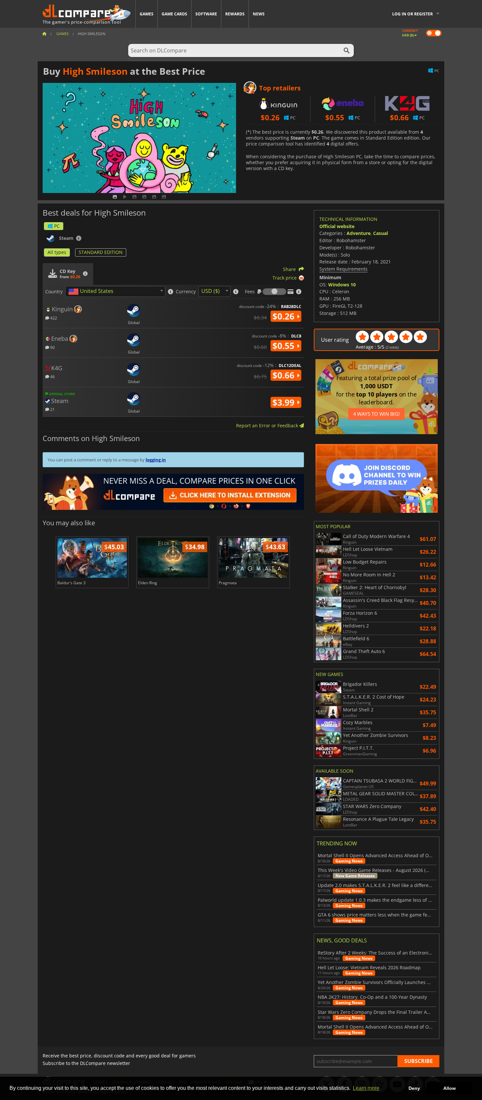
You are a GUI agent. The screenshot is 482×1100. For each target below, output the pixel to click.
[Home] (44, 33)
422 (53, 317)
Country (54, 291)
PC (57, 226)
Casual (380, 233)
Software (206, 14)
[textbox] (92, 291)
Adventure (359, 233)
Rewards (235, 14)
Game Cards (174, 14)
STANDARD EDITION (101, 252)
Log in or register (412, 14)
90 (52, 347)
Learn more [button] (366, 1088)
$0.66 (284, 375)
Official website (336, 226)
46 (52, 376)
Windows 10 (342, 284)
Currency (186, 291)
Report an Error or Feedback (267, 425)
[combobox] (115, 291)
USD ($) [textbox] (210, 291)
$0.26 (284, 316)
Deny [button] (414, 1088)
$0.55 (284, 345)
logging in (156, 460)
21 (52, 409)
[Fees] (274, 291)
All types (57, 252)
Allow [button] (449, 1088)
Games (146, 14)
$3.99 (284, 402)
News (259, 14)
